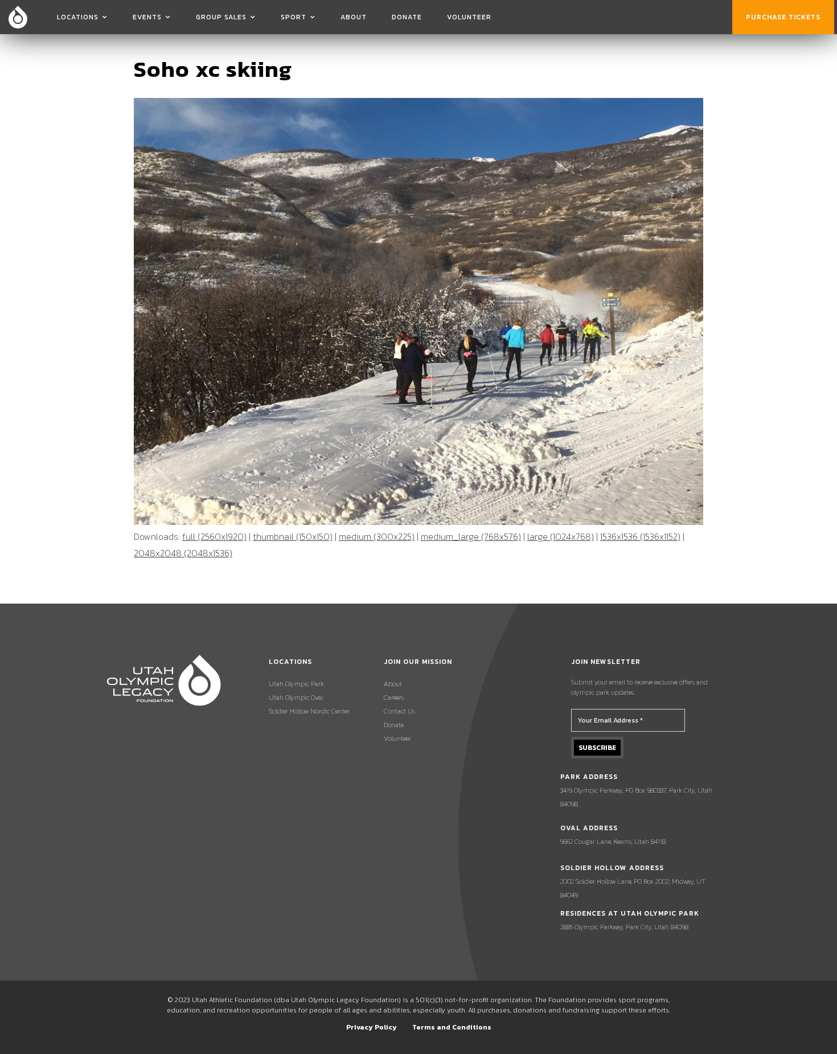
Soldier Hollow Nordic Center (309, 711)
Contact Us (399, 711)
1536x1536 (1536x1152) (640, 536)
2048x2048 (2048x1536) (183, 553)
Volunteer (469, 17)
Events (147, 17)
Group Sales (221, 17)
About (353, 17)
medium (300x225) (377, 536)
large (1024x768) (560, 536)
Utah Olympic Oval (296, 697)
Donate (407, 17)
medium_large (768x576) (471, 536)
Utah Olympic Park (296, 684)
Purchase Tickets (783, 17)
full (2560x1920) (214, 536)
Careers (394, 697)
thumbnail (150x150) (293, 536)
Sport (293, 17)
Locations (78, 17)
